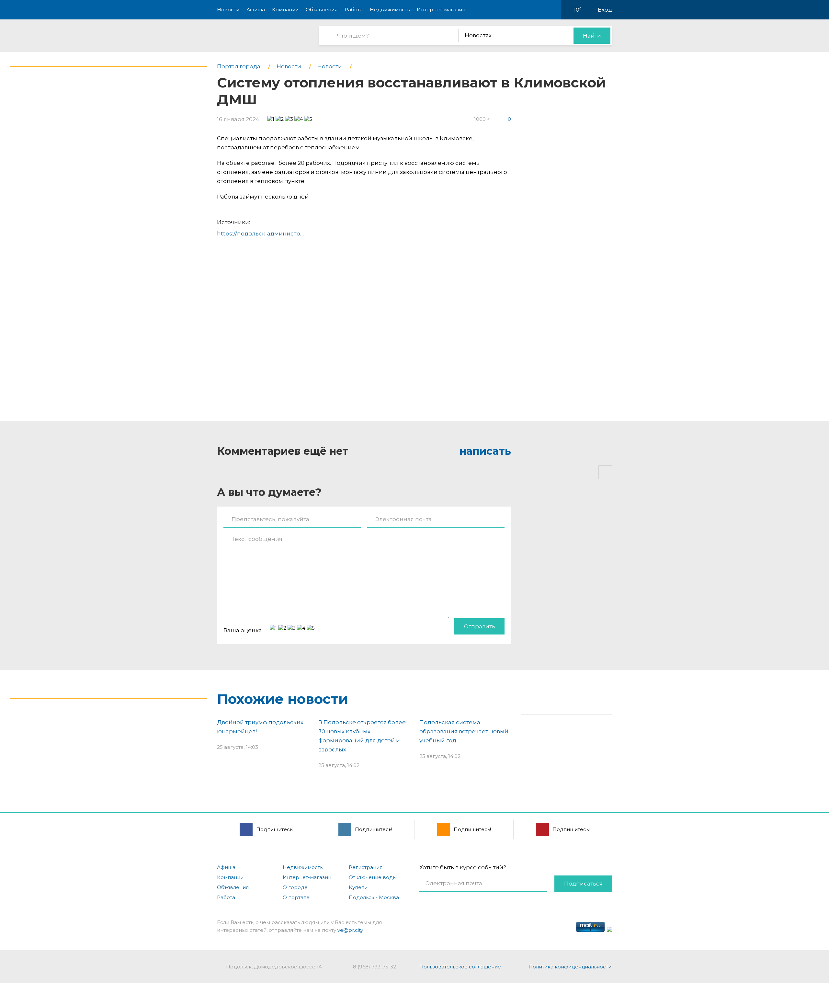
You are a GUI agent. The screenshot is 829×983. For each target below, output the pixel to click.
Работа (354, 9)
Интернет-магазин (441, 9)
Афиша (255, 9)
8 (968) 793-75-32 (374, 967)
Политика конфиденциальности (569, 967)
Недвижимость (390, 9)
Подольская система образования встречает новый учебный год (463, 731)
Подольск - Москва (374, 897)
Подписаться (583, 883)
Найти (592, 35)
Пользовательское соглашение (460, 967)
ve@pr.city (350, 930)
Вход (605, 9)
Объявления (321, 9)
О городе (295, 887)
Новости (228, 9)
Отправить (479, 626)
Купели (358, 887)
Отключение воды (373, 877)
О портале (296, 897)
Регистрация (365, 867)
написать (485, 451)
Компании (285, 9)
